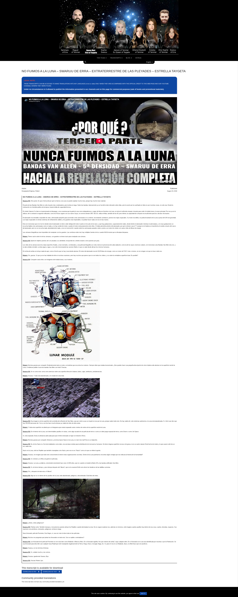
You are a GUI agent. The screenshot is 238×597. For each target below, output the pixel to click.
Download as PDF (31, 572)
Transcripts (115, 58)
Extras (138, 58)
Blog (128, 58)
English (148, 62)
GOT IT (143, 593)
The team (101, 58)
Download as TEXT (51, 572)
